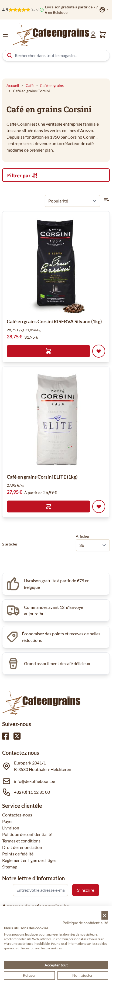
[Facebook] (5, 736)
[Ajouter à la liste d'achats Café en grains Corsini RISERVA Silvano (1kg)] (98, 351)
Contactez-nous (17, 814)
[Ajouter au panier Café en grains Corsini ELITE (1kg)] (48, 506)
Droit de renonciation (22, 847)
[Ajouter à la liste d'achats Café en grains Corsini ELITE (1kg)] (98, 506)
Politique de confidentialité (27, 834)
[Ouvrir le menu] (5, 34)
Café (29, 85)
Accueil (12, 85)
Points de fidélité (17, 853)
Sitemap (9, 866)
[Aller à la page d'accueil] (51, 35)
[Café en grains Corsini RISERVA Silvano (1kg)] (56, 264)
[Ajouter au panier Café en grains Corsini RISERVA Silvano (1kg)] (48, 351)
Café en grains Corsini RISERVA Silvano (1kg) (54, 321)
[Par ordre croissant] (106, 201)
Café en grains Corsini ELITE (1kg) (42, 477)
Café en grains (52, 85)
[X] (17, 736)
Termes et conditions (21, 840)
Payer (7, 821)
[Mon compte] (93, 34)
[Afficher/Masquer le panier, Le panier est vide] (103, 34)
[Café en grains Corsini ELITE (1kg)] (56, 420)
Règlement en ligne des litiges (29, 860)
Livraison (10, 827)
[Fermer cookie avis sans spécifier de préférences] (104, 915)
